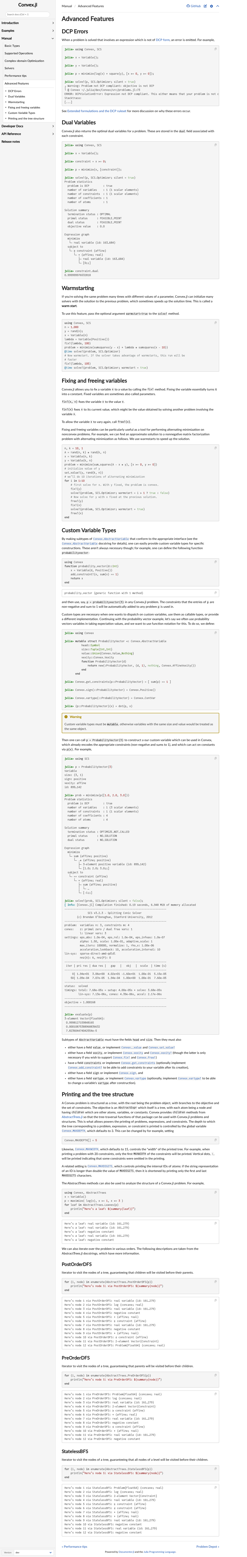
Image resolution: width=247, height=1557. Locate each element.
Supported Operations (19, 53)
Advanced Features (17, 83)
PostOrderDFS (77, 1264)
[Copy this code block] (215, 49)
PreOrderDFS (76, 1358)
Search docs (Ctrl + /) (17, 14)
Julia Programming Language (160, 1552)
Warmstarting (78, 288)
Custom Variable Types (89, 530)
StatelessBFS (75, 1451)
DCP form (163, 40)
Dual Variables (79, 122)
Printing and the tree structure (98, 1094)
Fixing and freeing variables (94, 380)
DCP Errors (75, 31)
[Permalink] (84, 717)
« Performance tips (74, 1546)
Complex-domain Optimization (24, 61)
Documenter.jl (126, 1552)
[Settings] (211, 6)
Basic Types (12, 45)
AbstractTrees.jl (72, 1117)
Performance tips (16, 75)
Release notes (11, 141)
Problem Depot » (207, 1546)
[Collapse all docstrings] (217, 6)
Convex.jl (27, 5)
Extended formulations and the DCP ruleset (96, 111)
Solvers (9, 68)
